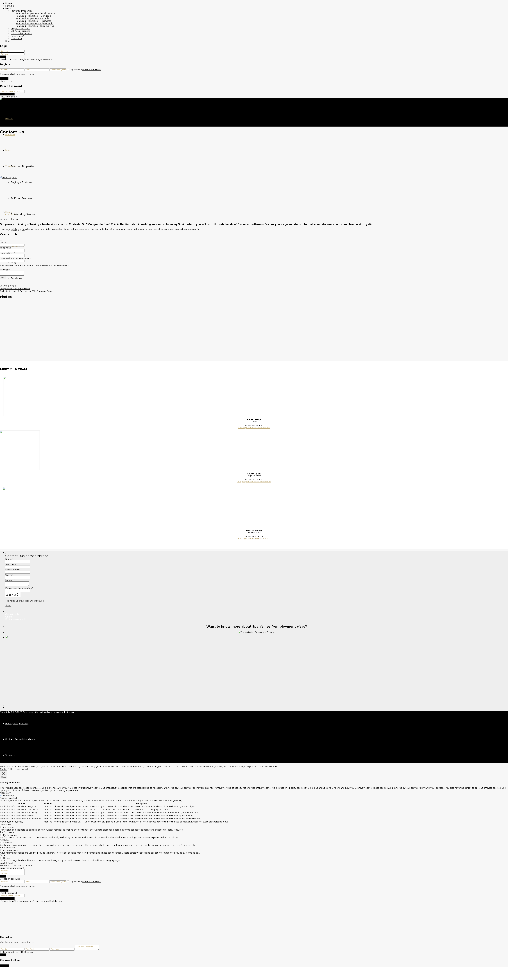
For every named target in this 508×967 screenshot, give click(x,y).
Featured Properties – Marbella (32, 18)
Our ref (9, 575)
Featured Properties (21, 11)
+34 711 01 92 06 (8, 286)
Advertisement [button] (8, 847)
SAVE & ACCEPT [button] (8, 863)
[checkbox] (1, 952)
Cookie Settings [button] (8, 769)
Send (3, 955)
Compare (4, 966)
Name (3, 242)
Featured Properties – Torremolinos (35, 26)
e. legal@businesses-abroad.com (254, 481)
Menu (8, 8)
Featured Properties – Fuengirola (33, 16)
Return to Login (8, 96)
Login (3, 57)
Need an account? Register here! (17, 59)
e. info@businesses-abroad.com (254, 427)
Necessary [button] (5, 793)
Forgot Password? (45, 59)
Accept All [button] (22, 769)
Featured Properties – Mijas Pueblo (34, 23)
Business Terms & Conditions (20, 739)
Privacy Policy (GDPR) (16, 723)
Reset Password (7, 94)
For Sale (9, 6)
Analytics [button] (4, 840)
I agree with (85, 69)
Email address (7, 253)
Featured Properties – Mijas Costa (33, 21)
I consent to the (18, 952)
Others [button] (3, 855)
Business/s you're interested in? (15, 258)
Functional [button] (6, 824)
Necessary (8, 795)
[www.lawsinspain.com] (257, 632)
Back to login (42, 901)
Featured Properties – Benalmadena (35, 13)
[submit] (1, 240)
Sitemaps (10, 755)
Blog (7, 41)
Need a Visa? (17, 36)
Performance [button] (7, 832)
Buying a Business (20, 28)
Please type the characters (19, 588)
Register (4, 78)
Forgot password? (24, 901)
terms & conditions (91, 69)
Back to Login (7, 81)
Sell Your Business (20, 31)
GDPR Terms (26, 952)
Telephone (5, 247)
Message (5, 269)
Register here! (7, 901)
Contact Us (16, 38)
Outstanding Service (21, 33)
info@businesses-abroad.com (15, 288)
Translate (10, 166)
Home (8, 3)
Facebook (16, 278)
